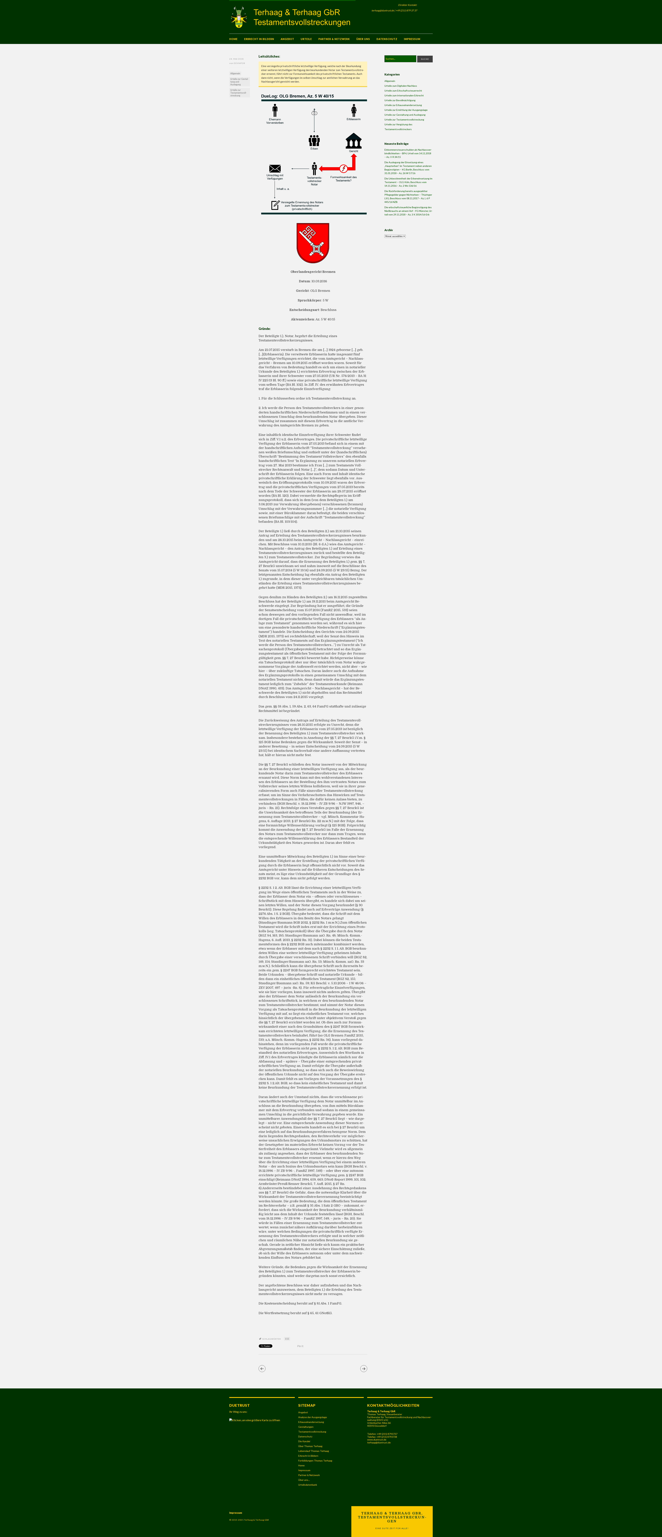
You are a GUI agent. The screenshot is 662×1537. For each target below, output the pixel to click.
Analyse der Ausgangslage (312, 1417)
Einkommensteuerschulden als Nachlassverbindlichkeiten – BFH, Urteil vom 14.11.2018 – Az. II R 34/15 (408, 153)
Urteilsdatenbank (307, 1484)
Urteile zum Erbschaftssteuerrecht (403, 90)
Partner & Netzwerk (334, 39)
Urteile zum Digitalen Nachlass (400, 85)
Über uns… (304, 1479)
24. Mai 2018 (236, 59)
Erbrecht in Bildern (259, 39)
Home (233, 39)
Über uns (363, 39)
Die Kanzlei (304, 1441)
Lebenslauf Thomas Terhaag (313, 1450)
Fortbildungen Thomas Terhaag (315, 1460)
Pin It (300, 1346)
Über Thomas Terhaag (310, 1446)
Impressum (412, 39)
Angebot (287, 39)
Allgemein (235, 73)
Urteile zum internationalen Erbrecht (404, 95)
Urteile (306, 39)
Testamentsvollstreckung (312, 1431)
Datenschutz (387, 39)
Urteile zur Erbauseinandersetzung (403, 105)
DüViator (239, 63)
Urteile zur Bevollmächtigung (399, 100)
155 (287, 1338)
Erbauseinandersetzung (311, 1421)
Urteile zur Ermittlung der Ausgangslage (406, 109)
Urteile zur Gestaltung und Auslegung (239, 82)
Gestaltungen (305, 1426)
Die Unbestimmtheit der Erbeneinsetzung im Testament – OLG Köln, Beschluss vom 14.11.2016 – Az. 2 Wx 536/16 (408, 182)
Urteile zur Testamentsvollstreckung (238, 93)
